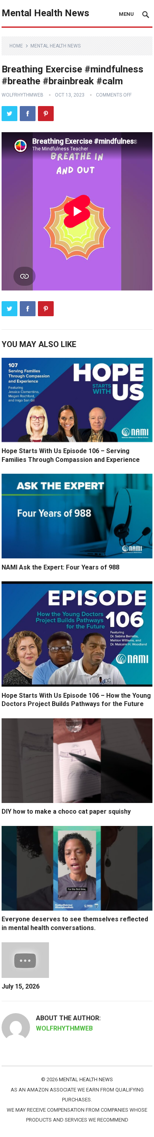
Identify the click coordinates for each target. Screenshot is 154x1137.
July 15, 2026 (20, 986)
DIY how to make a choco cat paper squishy (66, 811)
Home (16, 46)
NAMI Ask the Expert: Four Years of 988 (60, 567)
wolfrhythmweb (22, 95)
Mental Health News (45, 13)
